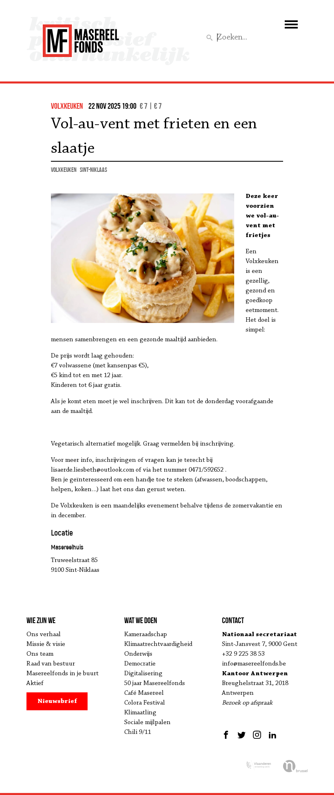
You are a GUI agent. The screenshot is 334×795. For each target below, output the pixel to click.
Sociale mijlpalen (147, 722)
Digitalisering (143, 673)
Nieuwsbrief (57, 701)
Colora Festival (144, 703)
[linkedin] (272, 735)
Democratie (140, 664)
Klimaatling (140, 712)
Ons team (39, 654)
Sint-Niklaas (93, 169)
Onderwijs (138, 654)
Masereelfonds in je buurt (62, 673)
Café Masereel (144, 693)
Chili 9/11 (137, 732)
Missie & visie (45, 644)
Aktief (35, 683)
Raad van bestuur (50, 664)
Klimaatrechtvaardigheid (158, 644)
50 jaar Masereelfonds (154, 683)
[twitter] (241, 735)
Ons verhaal (43, 634)
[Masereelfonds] (81, 37)
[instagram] (257, 735)
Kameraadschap (145, 634)
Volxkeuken (64, 169)
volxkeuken (67, 105)
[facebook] (227, 735)
